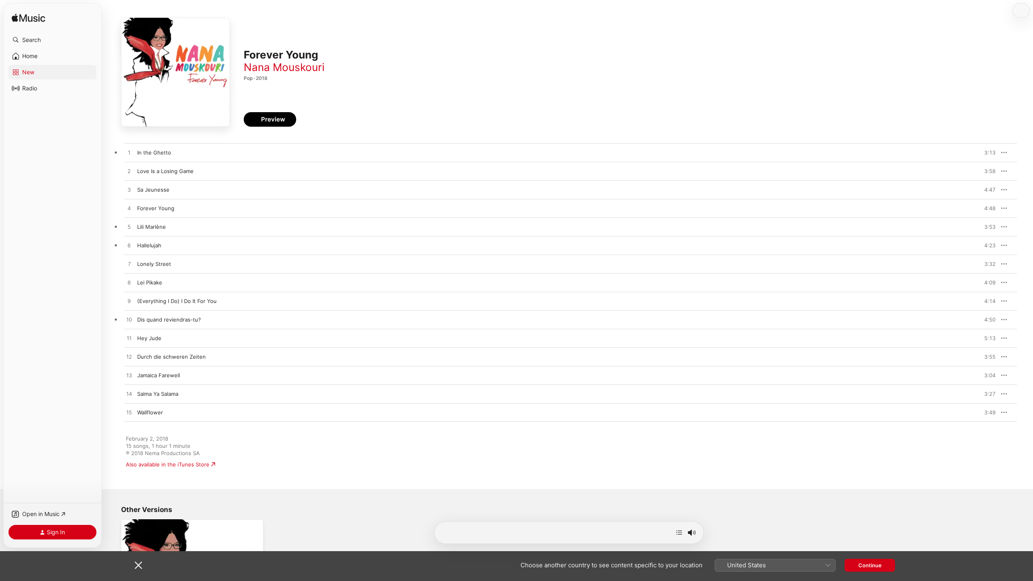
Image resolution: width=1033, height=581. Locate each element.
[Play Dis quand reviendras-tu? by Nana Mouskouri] (129, 320)
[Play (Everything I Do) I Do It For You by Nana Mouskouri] (129, 301)
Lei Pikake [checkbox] (149, 282)
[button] (52, 40)
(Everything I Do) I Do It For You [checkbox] (177, 301)
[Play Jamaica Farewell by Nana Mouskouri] (129, 375)
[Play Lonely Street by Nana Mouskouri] (129, 264)
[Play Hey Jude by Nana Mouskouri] (129, 338)
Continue (870, 565)
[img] (28, 18)
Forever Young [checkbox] (155, 208)
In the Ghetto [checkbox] (154, 152)
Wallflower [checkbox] (150, 412)
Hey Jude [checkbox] (149, 338)
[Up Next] (679, 532)
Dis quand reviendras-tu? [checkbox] (169, 319)
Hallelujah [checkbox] (149, 245)
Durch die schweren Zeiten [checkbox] (171, 356)
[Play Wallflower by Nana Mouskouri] (129, 412)
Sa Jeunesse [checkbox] (153, 189)
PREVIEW (986, 152)
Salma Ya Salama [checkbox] (157, 394)
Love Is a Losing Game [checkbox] (165, 171)
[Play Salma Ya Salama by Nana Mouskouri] (129, 394)
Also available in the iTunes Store (167, 464)
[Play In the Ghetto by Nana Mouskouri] (129, 153)
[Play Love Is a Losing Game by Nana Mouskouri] (129, 171)
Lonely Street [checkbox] (154, 264)
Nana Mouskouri (284, 67)
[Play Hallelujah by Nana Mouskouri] (129, 245)
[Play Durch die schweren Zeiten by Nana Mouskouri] (129, 357)
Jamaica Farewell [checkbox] (158, 375)
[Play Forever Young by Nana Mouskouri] (129, 208)
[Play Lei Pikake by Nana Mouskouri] (129, 282)
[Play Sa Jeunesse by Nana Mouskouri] (129, 190)
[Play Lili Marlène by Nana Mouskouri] (129, 227)
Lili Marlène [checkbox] (151, 227)
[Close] (138, 565)
